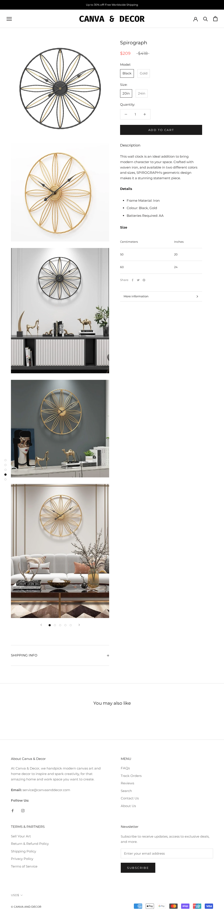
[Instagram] (22, 810)
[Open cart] (215, 18)
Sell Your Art (21, 836)
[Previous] (41, 625)
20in (126, 93)
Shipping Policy (23, 851)
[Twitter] (138, 280)
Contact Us (130, 798)
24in (141, 93)
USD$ (15, 895)
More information (136, 296)
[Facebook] (132, 280)
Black (126, 73)
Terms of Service (24, 866)
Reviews (127, 783)
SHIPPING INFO (24, 655)
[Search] (205, 18)
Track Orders (131, 776)
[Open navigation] (9, 19)
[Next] (79, 625)
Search (126, 791)
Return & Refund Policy (30, 844)
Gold (143, 73)
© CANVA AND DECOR (26, 906)
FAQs (125, 768)
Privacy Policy (22, 859)
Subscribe (138, 867)
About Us (128, 806)
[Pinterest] (144, 280)
